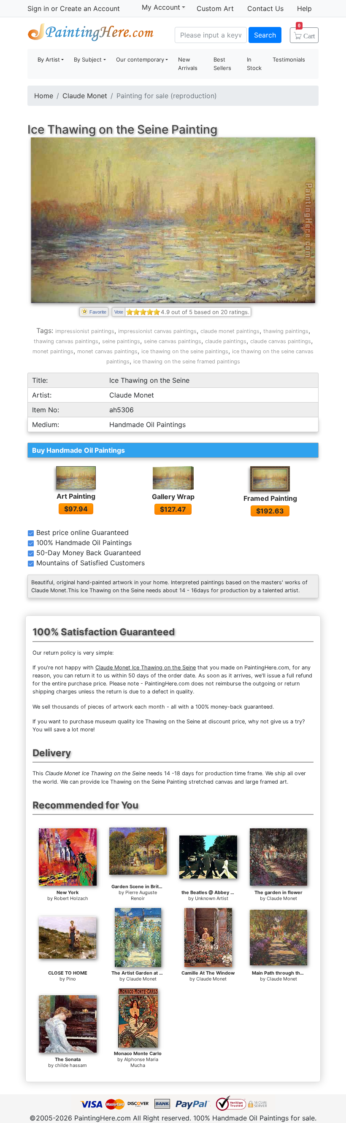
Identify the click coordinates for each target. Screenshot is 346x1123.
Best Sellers (222, 63)
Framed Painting (270, 498)
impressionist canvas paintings (157, 331)
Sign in (38, 8)
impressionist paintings (84, 331)
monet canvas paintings (107, 351)
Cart (306, 33)
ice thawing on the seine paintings (184, 351)
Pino (71, 979)
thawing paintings (285, 331)
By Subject (88, 59)
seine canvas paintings (172, 341)
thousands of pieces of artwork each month (108, 707)
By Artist (49, 59)
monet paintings (52, 351)
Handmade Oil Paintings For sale (90, 34)
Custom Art (215, 8)
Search (265, 35)
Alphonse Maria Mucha (141, 1062)
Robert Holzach (71, 898)
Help (304, 8)
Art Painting (76, 496)
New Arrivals (187, 63)
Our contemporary (140, 59)
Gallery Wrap (173, 496)
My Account (161, 7)
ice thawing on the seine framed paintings (186, 361)
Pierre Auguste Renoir (141, 895)
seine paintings (121, 341)
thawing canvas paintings (66, 341)
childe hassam (71, 1065)
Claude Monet (84, 95)
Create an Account (90, 8)
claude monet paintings (230, 331)
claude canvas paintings (280, 341)
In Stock (254, 63)
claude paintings (225, 341)
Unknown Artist (211, 898)
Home (43, 95)
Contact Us (265, 8)
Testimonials (289, 59)
